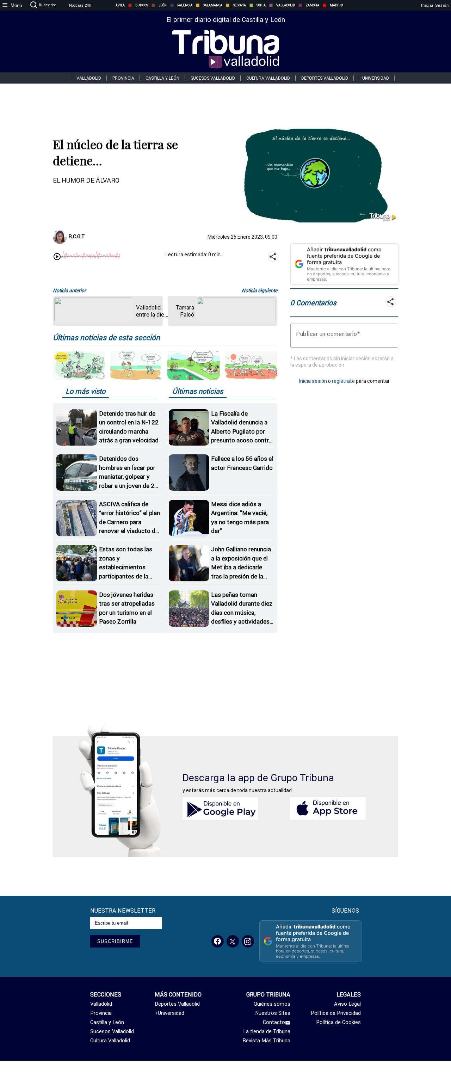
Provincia (123, 78)
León (163, 5)
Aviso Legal (347, 1004)
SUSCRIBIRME (115, 941)
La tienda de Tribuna (266, 1031)
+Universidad (374, 78)
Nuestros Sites (272, 1013)
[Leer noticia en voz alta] (57, 257)
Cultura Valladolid (268, 78)
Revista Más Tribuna (266, 1040)
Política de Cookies (338, 1022)
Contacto (274, 1022)
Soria (261, 5)
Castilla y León (162, 78)
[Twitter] (233, 941)
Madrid (336, 5)
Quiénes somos (272, 1004)
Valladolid (285, 5)
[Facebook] (217, 941)
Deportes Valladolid (324, 78)
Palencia (184, 5)
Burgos (141, 5)
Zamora (312, 5)
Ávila (120, 5)
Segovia (239, 5)
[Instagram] (248, 941)
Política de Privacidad (336, 1013)
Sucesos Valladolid (213, 78)
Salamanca (212, 5)
